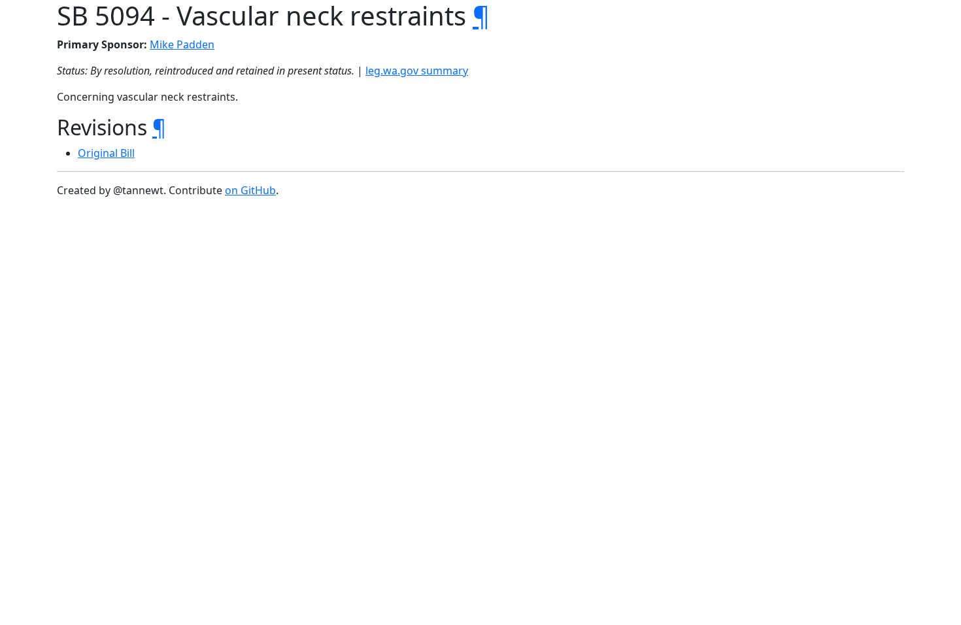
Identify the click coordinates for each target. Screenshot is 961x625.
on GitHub (250, 190)
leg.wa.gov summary (416, 70)
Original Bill (106, 153)
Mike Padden (182, 44)
